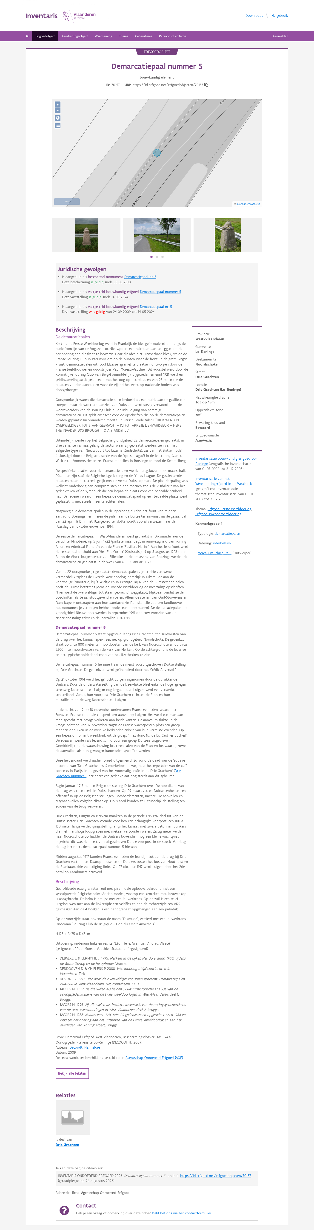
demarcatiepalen (227, 533)
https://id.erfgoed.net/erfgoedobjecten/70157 (215, 1176)
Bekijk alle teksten (72, 1073)
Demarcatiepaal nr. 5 (140, 277)
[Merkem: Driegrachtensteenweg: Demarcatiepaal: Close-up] (228, 235)
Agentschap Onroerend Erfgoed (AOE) (154, 1057)
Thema (123, 36)
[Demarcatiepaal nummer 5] (86, 235)
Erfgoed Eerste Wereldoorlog (229, 509)
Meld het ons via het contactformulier (181, 1213)
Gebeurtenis (143, 36)
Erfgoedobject (45, 36)
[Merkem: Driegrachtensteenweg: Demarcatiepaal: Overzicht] (157, 235)
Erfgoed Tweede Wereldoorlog (218, 514)
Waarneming (103, 36)
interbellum (222, 543)
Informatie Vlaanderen (248, 203)
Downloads (254, 15)
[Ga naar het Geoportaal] (57, 118)
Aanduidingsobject (75, 36)
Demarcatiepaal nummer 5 (160, 292)
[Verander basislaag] (57, 125)
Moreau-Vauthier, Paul (214, 553)
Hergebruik (279, 15)
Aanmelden (280, 36)
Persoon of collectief (173, 36)
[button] (151, 257)
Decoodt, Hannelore (84, 1047)
